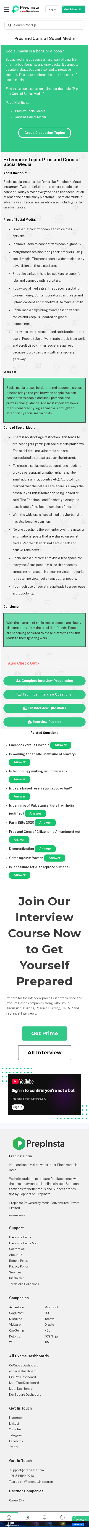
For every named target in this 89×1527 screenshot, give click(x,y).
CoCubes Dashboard (23, 1365)
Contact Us (17, 1249)
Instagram (16, 1417)
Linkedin (15, 1423)
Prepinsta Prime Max (23, 1243)
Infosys (49, 1319)
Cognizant (16, 1313)
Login (52, 9)
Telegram (16, 1435)
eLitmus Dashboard (23, 1371)
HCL (47, 1330)
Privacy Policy (19, 1266)
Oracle (49, 1324)
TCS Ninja (51, 1336)
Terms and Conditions (24, 1284)
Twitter (13, 1447)
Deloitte (14, 1336)
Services (15, 1272)
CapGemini (16, 1330)
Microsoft (51, 1307)
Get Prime (70, 9)
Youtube (15, 1429)
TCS (47, 1313)
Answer (61, 745)
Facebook (16, 1441)
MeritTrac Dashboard (24, 1382)
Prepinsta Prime (20, 1237)
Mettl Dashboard (21, 1388)
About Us (15, 1255)
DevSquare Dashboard (25, 1394)
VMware (15, 1324)
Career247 (16, 1500)
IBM (47, 1342)
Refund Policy (19, 1260)
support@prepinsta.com (26, 1470)
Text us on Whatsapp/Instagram (31, 1481)
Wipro (13, 1342)
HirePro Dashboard (22, 1377)
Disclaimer (16, 1278)
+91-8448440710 (21, 1476)
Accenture (16, 1307)
